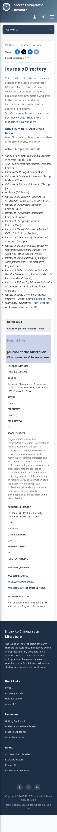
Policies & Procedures (17, 770)
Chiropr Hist (35, 172)
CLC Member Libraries (17, 754)
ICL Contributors (14, 759)
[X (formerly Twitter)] (28, 787)
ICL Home (10, 44)
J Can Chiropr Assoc (37, 200)
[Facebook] (19, 787)
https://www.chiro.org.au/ (21, 581)
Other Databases (14, 737)
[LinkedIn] (37, 787)
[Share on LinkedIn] (30, 51)
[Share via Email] (36, 51)
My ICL (9, 687)
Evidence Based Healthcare (20, 726)
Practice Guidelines (15, 731)
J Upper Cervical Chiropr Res (33, 299)
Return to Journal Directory (21, 328)
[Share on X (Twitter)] (23, 51)
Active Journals (14, 128)
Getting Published (15, 721)
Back (41, 328)
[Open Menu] (52, 17)
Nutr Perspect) (41, 303)
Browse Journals (14, 693)
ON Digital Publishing (33, 804)
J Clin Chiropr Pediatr (24, 233)
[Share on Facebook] (17, 51)
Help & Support (13, 698)
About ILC (10, 704)
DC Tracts (22, 192)
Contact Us (11, 765)
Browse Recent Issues (28, 113)
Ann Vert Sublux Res (18, 160)
